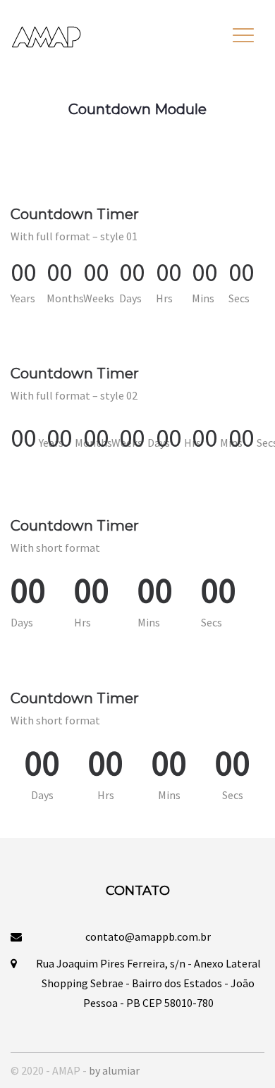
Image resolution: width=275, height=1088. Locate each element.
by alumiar (114, 1070)
